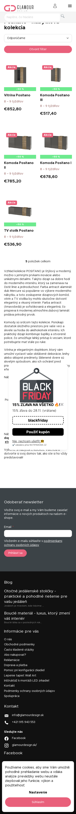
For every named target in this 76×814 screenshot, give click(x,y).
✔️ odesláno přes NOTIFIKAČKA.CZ (29, 445)
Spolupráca (11, 696)
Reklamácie (12, 660)
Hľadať (65, 20)
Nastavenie (38, 792)
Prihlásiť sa (15, 553)
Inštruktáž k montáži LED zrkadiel (26, 680)
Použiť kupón (38, 432)
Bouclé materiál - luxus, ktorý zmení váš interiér (37, 616)
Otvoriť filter (38, 49)
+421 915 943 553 (23, 722)
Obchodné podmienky (19, 644)
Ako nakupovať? (15, 654)
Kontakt (9, 685)
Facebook (19, 738)
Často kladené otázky (19, 649)
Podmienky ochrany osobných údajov (29, 691)
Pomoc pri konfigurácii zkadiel (24, 670)
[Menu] (70, 6)
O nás (8, 639)
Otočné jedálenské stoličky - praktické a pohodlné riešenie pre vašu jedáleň (35, 596)
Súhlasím (38, 802)
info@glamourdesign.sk (28, 715)
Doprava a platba (15, 665)
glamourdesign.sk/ (24, 745)
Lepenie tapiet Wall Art (20, 675)
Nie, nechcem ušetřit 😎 (28, 441)
